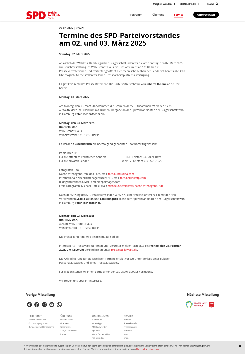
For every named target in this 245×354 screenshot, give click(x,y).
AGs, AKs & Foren (68, 330)
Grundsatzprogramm (38, 323)
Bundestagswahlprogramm (41, 327)
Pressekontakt (130, 323)
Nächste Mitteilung (203, 294)
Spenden (96, 330)
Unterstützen (206, 14)
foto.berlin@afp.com (133, 178)
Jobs (126, 334)
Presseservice (130, 327)
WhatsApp (97, 323)
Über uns (66, 316)
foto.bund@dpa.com (121, 174)
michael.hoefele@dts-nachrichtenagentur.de (136, 186)
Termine (128, 330)
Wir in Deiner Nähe (101, 334)
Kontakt (127, 319)
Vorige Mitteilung (40, 294)
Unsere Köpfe (66, 319)
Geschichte (65, 327)
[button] (240, 346)
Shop (126, 338)
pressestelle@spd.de (124, 250)
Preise (63, 334)
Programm (35, 316)
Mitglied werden (99, 327)
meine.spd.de (98, 338)
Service (128, 316)
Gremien (64, 323)
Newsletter (97, 319)
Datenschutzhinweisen (147, 349)
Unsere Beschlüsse (37, 319)
